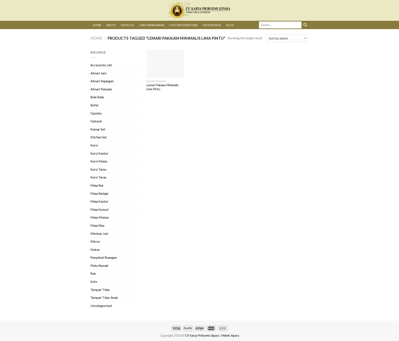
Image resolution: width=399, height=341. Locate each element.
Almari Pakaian (101, 89)
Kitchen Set (98, 137)
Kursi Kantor (99, 153)
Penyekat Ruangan (103, 257)
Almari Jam (98, 73)
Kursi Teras (98, 177)
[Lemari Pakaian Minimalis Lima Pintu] (165, 64)
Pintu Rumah (99, 265)
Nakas (95, 249)
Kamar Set (97, 129)
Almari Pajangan (102, 81)
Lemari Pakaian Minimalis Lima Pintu (163, 87)
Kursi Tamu (98, 169)
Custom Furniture (183, 25)
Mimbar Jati (99, 233)
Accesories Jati (101, 65)
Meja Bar (97, 185)
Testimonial (212, 25)
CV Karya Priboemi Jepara (202, 335)
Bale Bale (97, 97)
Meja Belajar (99, 193)
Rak (93, 273)
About (111, 25)
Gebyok (96, 121)
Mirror (95, 241)
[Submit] (305, 24)
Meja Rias (97, 225)
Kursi (94, 145)
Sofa (93, 281)
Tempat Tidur (100, 290)
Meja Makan (99, 217)
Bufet (94, 105)
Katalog (127, 25)
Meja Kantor (99, 201)
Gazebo (96, 113)
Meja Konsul (99, 209)
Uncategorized (101, 306)
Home (97, 25)
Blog (230, 25)
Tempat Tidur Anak (104, 297)
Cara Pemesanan (151, 25)
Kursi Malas (98, 161)
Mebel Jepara (230, 335)
